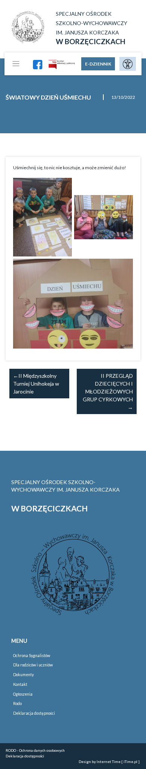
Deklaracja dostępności (34, 713)
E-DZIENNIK (98, 64)
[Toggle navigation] (16, 63)
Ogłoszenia (23, 694)
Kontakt (20, 684)
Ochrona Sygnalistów (31, 655)
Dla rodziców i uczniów (33, 665)
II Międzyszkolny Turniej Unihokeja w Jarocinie (36, 384)
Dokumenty (23, 674)
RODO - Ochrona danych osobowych (35, 750)
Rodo (17, 703)
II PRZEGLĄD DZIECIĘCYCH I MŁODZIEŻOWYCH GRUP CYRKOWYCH (108, 387)
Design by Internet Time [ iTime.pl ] (109, 761)
